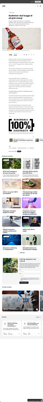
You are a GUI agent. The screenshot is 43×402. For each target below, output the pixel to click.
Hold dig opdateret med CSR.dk (34, 400)
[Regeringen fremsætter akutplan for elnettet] (11, 205)
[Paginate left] (3, 301)
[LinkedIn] (26, 54)
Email (20, 273)
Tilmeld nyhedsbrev (24, 282)
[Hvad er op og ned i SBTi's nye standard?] (11, 186)
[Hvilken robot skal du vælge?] (31, 224)
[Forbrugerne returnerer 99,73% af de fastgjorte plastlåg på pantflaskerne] (31, 206)
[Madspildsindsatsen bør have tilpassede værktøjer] (31, 242)
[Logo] (4, 6)
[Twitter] (29, 54)
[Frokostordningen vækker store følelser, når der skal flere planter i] (31, 187)
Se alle (37, 317)
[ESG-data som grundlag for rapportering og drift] (21, 140)
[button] (33, 136)
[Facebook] (24, 54)
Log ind (32, 1)
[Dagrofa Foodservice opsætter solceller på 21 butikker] (11, 224)
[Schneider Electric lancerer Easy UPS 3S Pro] (31, 167)
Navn (20, 269)
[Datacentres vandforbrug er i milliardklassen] (11, 242)
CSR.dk (15, 55)
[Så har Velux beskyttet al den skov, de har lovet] (11, 167)
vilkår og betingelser (24, 279)
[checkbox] (19, 279)
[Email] (31, 54)
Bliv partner (38, 1)
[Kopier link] (33, 54)
